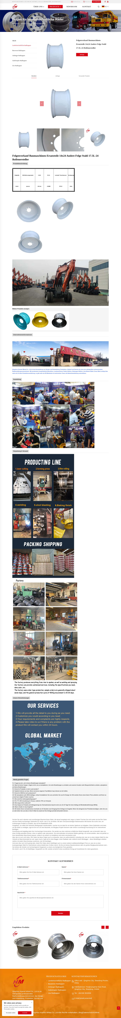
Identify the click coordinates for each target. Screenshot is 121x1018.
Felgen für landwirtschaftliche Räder (37, 23)
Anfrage (82, 54)
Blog (80, 1012)
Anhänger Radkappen (18, 55)
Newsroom (71, 7)
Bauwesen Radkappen (18, 50)
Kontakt (86, 7)
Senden (60, 913)
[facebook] (105, 1)
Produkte (55, 7)
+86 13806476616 (96, 1)
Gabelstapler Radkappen (19, 60)
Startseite (16, 23)
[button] (102, 927)
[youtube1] (108, 1)
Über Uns (38, 7)
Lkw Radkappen (17, 65)
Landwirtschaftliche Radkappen (21, 45)
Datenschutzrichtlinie (91, 1012)
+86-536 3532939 (84, 993)
